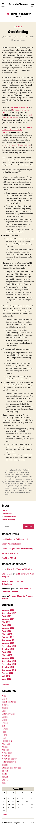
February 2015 (8, 637)
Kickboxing (7, 741)
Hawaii (5, 729)
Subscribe (6, 685)
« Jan (5, 814)
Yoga (4, 783)
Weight (5, 780)
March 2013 (7, 655)
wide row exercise (18, 492)
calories (29, 479)
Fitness (5, 723)
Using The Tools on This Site (19, 569)
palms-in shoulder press (13, 488)
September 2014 (9, 640)
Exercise (6, 720)
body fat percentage (19, 479)
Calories (5, 705)
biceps (14, 477)
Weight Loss (7, 574)
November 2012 (9, 664)
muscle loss (13, 486)
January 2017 (8, 619)
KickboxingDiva (12, 37)
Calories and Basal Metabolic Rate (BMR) (17, 130)
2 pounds (14, 470)
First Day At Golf (9, 558)
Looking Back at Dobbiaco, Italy (15, 539)
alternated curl (23, 470)
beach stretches (9, 702)
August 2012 (7, 673)
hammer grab (22, 483)
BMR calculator (27, 477)
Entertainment (8, 714)
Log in (4, 511)
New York (18, 27)
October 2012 (8, 667)
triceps (7, 490)
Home (4, 735)
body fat (8, 479)
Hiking (4, 732)
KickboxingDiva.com (17, 4)
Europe (5, 717)
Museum (5, 750)
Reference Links (9, 762)
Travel (5, 777)
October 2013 (8, 649)
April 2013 (6, 652)
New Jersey (7, 753)
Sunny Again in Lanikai (11, 544)
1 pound (7, 470)
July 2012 (6, 676)
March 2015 (7, 634)
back (22, 472)
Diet (4, 711)
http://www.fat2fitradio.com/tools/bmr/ (17, 145)
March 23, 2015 (28, 37)
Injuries (5, 738)
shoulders (26, 488)
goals (14, 483)
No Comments (19, 40)
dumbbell (11, 481)
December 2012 (9, 661)
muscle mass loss (24, 486)
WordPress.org (8, 520)
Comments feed (9, 517)
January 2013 (8, 658)
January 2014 (8, 643)
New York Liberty (9, 759)
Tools (4, 774)
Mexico (5, 747)
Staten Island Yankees (11, 768)
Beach (5, 699)
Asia (4, 696)
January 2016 (8, 628)
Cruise (5, 708)
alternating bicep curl (12, 472)
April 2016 (6, 625)
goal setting (20, 481)
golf (3, 726)
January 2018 (8, 610)
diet (6, 481)
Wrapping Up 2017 (10, 553)
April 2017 (6, 616)
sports (5, 765)
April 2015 (6, 631)
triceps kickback (16, 490)
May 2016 (6, 622)
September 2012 (9, 670)
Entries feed (7, 514)
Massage (6, 744)
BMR (19, 477)
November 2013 (9, 646)
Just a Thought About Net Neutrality (17, 549)
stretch (5, 771)
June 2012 (6, 679)
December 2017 (9, 613)
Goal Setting (18, 32)
